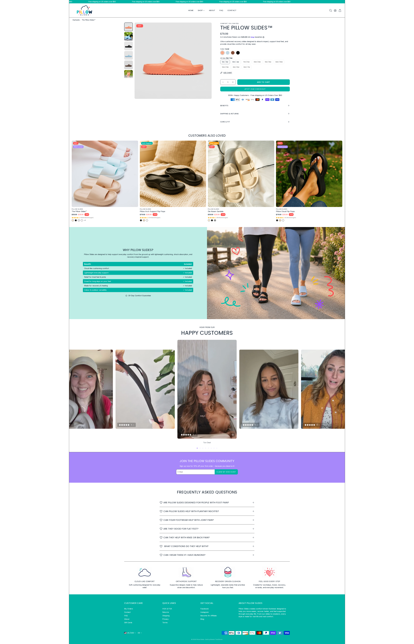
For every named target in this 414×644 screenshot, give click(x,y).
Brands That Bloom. (216, 639)
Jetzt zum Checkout (255, 89)
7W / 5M (246, 62)
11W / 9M (268, 62)
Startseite (76, 20)
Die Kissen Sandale (215, 211)
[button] (330, 10)
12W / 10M (279, 62)
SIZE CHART (227, 73)
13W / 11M (225, 67)
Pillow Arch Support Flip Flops (152, 211)
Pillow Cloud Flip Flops (285, 211)
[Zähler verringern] (223, 82)
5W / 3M (225, 62)
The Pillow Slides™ (79, 211)
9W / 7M (247, 67)
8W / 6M (236, 67)
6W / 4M (235, 62)
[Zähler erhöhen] (233, 82)
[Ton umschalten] (233, 435)
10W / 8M (257, 62)
